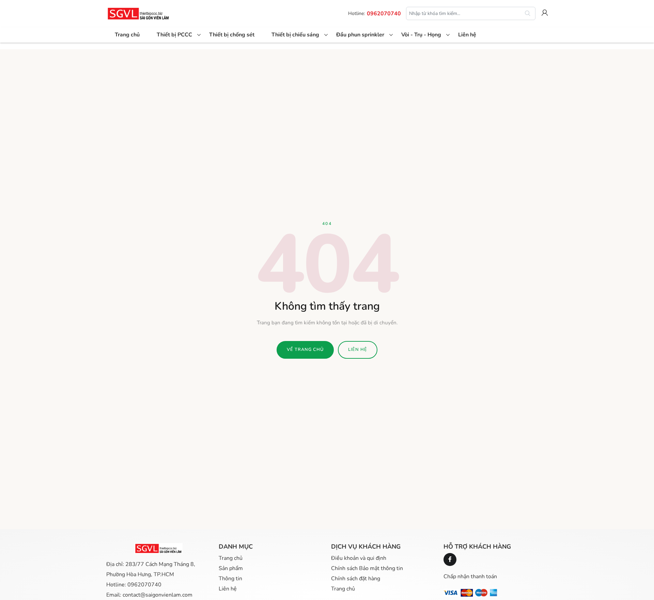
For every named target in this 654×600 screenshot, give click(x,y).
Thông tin (230, 578)
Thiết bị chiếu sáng (295, 34)
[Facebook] (449, 559)
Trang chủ (127, 34)
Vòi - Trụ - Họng (421, 34)
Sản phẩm (231, 568)
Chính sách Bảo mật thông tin (367, 568)
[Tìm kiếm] (527, 13)
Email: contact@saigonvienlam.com (149, 595)
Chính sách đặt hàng (355, 578)
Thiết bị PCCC (174, 34)
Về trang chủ (305, 349)
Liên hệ (467, 34)
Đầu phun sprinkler (360, 34)
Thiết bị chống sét (231, 34)
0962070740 (384, 13)
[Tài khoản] (545, 13)
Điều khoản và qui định (358, 558)
